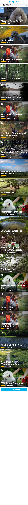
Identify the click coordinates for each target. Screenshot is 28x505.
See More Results (14, 390)
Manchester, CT (11, 195)
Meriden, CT (10, 42)
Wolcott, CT (9, 157)
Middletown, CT (11, 119)
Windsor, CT (10, 271)
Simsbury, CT (10, 290)
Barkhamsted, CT (11, 252)
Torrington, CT (10, 100)
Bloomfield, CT (10, 176)
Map (25, 5)
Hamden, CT (10, 23)
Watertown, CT (10, 347)
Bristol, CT (9, 309)
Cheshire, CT (10, 328)
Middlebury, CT (11, 385)
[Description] (2, 9)
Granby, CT (9, 81)
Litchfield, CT (10, 61)
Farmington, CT (11, 214)
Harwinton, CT (10, 138)
